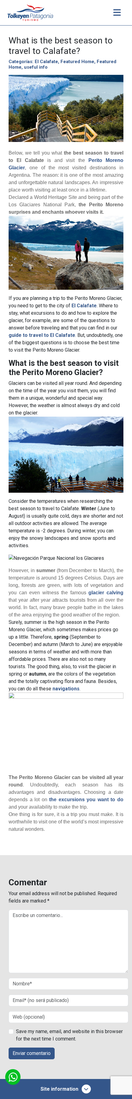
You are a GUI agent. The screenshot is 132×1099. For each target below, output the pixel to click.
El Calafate (46, 61)
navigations (66, 689)
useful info (36, 67)
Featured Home (77, 61)
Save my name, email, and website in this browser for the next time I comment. (69, 1035)
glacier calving (105, 592)
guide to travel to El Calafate (42, 335)
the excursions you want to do (86, 799)
